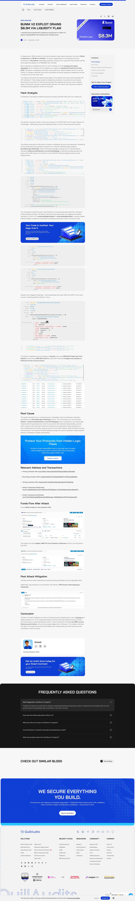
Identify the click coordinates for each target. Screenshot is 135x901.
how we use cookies (74, 898)
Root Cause (94, 64)
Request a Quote (106, 4)
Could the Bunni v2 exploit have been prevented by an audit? (44, 730)
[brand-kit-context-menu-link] (29, 4)
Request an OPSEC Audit (32, 238)
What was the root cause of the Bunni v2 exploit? (40, 723)
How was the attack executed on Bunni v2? (38, 715)
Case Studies (73, 4)
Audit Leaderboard (61, 4)
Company (92, 4)
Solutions (41, 4)
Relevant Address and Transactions (101, 67)
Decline (96, 898)
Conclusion (94, 76)
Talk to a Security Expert (101, 86)
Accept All (105, 898)
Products (50, 4)
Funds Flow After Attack (98, 70)
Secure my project (67, 813)
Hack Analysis (26, 20)
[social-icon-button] (77, 831)
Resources (83, 4)
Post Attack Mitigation (97, 73)
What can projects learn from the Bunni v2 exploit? (41, 737)
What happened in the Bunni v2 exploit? (37, 702)
